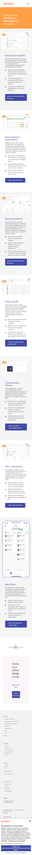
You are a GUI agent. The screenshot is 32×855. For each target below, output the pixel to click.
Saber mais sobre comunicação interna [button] (15, 427)
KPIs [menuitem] (6, 730)
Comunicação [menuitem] (8, 728)
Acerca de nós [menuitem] (7, 781)
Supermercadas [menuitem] (9, 750)
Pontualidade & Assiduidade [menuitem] (12, 721)
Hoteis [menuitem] (6, 755)
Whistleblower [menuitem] (8, 791)
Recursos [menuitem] (5, 763)
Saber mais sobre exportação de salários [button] (15, 262)
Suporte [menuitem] (7, 765)
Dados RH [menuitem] (7, 726)
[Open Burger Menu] (27, 3)
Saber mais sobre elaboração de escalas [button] (15, 97)
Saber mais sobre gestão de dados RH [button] (16, 343)
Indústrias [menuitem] (6, 743)
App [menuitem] (6, 733)
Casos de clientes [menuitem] (9, 774)
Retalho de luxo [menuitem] (8, 748)
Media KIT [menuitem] (7, 788)
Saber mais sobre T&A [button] (15, 180)
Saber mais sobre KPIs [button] (15, 505)
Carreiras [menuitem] (7, 786)
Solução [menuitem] (5, 716)
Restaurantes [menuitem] (8, 753)
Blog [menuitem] (6, 768)
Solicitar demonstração (16, 694)
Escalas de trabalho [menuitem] (10, 719)
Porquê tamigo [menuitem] (7, 771)
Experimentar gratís (16, 686)
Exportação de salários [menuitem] (10, 723)
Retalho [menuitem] (7, 746)
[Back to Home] (8, 3)
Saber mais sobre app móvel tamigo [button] (15, 624)
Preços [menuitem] (5, 735)
